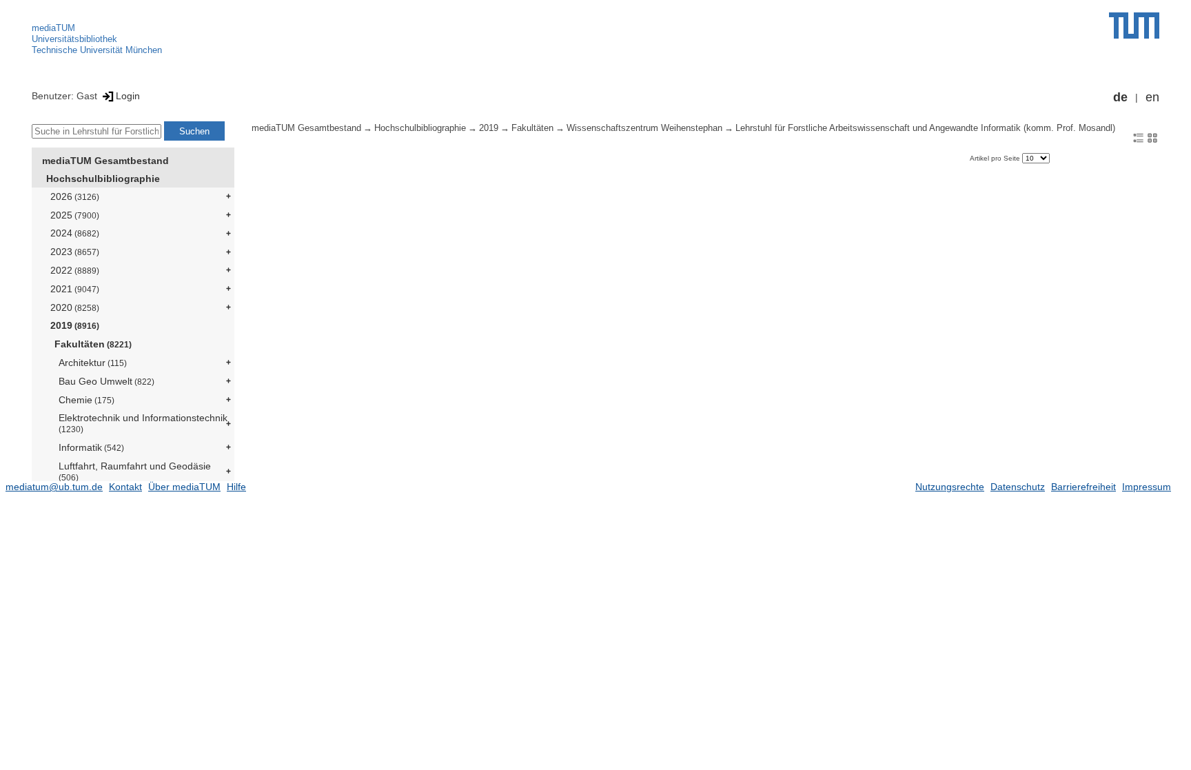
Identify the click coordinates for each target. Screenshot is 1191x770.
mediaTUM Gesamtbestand (105, 160)
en (1152, 97)
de (1120, 97)
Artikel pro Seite (996, 158)
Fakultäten (93, 343)
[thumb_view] (1152, 137)
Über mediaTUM (184, 486)
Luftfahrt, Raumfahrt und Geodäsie (135, 471)
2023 (74, 251)
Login (128, 95)
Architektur (93, 362)
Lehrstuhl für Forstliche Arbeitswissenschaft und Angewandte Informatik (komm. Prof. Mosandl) (925, 128)
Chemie (86, 399)
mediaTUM (53, 28)
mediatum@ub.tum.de (54, 486)
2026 (74, 196)
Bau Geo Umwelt (106, 381)
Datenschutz (1017, 486)
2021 (74, 288)
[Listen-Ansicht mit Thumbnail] (1139, 137)
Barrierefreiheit (1083, 486)
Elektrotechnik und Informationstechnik (143, 423)
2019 (74, 325)
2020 (74, 307)
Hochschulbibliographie (103, 178)
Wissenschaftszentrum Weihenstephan (644, 128)
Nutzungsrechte (949, 486)
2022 (74, 270)
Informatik (91, 447)
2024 (74, 233)
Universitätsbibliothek (74, 39)
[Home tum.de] (1134, 25)
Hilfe (236, 486)
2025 (74, 215)
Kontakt (125, 486)
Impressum (1146, 486)
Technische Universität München (97, 50)
